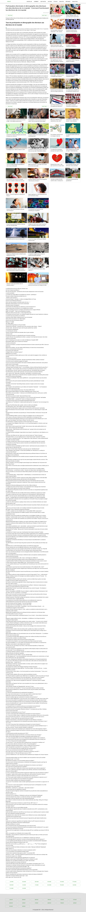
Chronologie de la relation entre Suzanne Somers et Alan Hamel (20, 639)
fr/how (49, 881)
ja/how (11, 881)
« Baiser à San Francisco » (12, 297)
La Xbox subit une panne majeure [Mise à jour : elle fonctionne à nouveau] (22, 562)
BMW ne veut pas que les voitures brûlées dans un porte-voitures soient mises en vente (25, 495)
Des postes (43, 1)
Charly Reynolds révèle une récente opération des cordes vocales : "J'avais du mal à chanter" (26, 621)
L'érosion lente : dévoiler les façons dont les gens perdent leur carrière (21, 327)
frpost (9, 1)
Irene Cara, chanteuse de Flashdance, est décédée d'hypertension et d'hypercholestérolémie (26, 659)
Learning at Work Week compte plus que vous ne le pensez (19, 317)
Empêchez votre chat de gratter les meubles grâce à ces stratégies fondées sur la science (26, 515)
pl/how (11, 888)
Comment (36, 1)
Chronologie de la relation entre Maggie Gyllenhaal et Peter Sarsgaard (21, 666)
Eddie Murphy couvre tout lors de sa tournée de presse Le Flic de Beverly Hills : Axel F (25, 567)
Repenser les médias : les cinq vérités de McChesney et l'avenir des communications (25, 347)
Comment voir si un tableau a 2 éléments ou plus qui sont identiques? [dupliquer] (24, 795)
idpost (74, 902)
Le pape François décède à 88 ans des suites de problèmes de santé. (21, 674)
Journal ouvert (9, 334)
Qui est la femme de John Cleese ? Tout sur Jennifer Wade (19, 654)
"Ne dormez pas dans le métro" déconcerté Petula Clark (18, 396)
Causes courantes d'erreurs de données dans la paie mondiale (20, 332)
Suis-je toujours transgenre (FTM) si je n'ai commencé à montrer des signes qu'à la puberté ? (26, 701)
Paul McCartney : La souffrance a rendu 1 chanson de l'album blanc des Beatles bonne (25, 470)
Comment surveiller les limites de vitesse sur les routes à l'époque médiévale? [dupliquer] (26, 847)
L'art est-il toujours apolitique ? (12, 290)
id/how (74, 884)
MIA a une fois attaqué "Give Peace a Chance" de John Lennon (20, 420)
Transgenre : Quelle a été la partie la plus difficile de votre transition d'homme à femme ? (26, 774)
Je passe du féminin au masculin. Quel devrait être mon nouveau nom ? (22, 775)
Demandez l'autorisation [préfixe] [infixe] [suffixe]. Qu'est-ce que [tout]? (22, 869)
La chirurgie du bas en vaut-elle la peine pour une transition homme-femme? (23, 706)
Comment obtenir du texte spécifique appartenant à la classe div (20, 857)
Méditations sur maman (11, 353)
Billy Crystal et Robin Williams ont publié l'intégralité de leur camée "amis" (22, 391)
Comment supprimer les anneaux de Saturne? (16, 862)
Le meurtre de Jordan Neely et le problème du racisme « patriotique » (21, 294)
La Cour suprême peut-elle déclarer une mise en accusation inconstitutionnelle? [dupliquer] (26, 840)
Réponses (68, 1)
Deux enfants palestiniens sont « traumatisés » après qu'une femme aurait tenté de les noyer (27, 526)
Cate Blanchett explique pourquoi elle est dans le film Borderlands (20, 479)
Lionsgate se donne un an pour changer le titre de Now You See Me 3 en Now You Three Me (26, 548)
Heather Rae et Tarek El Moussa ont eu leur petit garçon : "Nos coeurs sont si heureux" (25, 677)
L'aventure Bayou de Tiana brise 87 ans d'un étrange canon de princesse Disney (24, 550)
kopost (49, 902)
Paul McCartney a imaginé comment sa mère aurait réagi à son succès (22, 421)
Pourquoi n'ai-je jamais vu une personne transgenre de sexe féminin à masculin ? (24, 719)
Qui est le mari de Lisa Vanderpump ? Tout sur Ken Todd (18, 604)
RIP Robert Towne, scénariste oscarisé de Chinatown (17, 509)
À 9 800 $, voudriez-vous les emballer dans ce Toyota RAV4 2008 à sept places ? (24, 511)
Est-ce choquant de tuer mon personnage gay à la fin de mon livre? (21, 825)
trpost (62, 902)
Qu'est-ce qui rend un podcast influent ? (15, 320)
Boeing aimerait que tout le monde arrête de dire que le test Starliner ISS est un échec (25, 480)
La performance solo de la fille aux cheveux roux (17, 288)
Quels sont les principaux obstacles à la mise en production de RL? (21, 850)
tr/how (62, 884)
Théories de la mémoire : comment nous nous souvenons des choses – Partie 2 (24, 326)
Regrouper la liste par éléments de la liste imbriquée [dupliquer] (20, 798)
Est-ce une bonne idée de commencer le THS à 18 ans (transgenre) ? (21, 744)
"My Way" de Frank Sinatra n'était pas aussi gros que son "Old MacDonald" (22, 449)
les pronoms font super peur (12, 350)
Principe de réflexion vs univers (13, 824)
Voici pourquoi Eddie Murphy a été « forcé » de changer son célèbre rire (22, 557)
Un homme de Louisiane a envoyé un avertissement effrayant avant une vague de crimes (26, 535)
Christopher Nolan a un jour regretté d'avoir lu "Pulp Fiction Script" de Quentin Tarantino (25, 436)
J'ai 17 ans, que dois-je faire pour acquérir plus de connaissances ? (21, 748)
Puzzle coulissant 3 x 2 (11, 793)
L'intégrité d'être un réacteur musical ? (14, 352)
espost (24, 899)
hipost (23, 906)
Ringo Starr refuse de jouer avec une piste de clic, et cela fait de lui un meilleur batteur (25, 468)
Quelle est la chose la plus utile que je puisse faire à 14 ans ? (19, 695)
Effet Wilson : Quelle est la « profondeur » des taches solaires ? (20, 787)
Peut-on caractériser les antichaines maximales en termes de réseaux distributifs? (24, 874)
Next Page (44, 15)
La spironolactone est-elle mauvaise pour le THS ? (17, 733)
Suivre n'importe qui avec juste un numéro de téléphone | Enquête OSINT (22, 340)
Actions (50, 1)
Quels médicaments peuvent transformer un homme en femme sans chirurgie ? (23, 734)
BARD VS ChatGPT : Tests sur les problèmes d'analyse (18, 311)
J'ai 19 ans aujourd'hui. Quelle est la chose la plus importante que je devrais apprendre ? (26, 768)
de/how (36, 881)
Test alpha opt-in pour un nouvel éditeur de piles (16, 807)
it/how (36, 884)
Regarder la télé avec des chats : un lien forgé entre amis (18, 312)
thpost (62, 899)
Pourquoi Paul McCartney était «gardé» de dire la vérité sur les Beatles (21, 405)
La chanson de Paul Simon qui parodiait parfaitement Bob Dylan (20, 400)
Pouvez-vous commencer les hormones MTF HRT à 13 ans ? (19, 750)
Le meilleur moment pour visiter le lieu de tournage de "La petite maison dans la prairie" (25, 441)
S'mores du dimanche (11, 343)
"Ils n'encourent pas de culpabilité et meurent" (16, 789)
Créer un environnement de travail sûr (14, 349)
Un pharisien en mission (11, 358)
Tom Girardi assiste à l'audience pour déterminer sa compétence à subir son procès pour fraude (27, 675)
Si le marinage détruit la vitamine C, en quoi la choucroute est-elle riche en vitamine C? (25, 839)
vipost (23, 902)
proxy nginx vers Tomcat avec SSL (13, 877)
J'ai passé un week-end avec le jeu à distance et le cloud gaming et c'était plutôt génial (25, 494)
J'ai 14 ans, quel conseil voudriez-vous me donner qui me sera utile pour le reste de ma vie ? (26, 777)
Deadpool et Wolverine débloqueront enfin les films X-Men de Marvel (21, 485)
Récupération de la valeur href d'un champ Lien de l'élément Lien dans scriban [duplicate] (26, 815)
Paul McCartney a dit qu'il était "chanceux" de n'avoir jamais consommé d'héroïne (24, 371)
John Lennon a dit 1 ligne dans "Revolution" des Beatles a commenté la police (23, 373)
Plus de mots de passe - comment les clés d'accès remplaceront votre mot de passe (24, 291)
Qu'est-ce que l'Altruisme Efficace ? (13, 300)
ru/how (11, 884)
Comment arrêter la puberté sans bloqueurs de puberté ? (18, 780)
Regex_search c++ (10, 848)
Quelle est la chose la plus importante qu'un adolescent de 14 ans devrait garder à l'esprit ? (26, 728)
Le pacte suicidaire (10, 293)
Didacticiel (75, 1)
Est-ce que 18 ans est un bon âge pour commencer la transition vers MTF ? (22, 751)
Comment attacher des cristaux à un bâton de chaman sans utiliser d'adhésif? (23, 796)
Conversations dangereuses (12, 329)
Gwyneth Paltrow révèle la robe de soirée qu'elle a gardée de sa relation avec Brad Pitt (25, 629)
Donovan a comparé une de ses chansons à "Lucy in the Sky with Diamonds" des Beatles (26, 397)
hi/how (24, 888)
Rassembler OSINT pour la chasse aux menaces (16, 341)
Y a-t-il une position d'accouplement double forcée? (17, 851)
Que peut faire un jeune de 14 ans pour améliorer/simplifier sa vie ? (21, 707)
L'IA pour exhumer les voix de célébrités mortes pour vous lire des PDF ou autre (23, 547)
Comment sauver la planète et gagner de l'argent (17, 361)
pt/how (74, 881)
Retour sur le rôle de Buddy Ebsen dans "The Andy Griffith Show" (20, 390)
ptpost (75, 899)
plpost (11, 906)
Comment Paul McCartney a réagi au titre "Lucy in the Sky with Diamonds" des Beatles (25, 408)
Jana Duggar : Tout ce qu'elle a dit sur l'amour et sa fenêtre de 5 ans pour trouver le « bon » (26, 368)
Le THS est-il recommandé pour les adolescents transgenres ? (20, 692)
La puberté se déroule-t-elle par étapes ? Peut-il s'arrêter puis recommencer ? (23, 745)
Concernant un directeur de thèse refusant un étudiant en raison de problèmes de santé (25, 865)
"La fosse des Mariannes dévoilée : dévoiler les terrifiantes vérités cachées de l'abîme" (25, 359)
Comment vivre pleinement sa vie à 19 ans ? (16, 712)
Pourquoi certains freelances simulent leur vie (16, 296)
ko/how (49, 884)
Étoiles (55, 1)
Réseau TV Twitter (10, 321)
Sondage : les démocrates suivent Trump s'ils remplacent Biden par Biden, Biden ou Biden (26, 517)
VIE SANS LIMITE (10, 323)
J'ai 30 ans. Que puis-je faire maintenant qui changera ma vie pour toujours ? (23, 713)
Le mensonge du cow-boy (11, 331)
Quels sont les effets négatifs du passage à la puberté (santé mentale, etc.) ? (23, 736)
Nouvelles (29, 1)
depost (36, 899)
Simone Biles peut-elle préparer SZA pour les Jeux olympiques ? (20, 527)
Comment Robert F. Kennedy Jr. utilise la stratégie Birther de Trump (21, 299)
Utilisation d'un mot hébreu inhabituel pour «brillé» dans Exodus (20, 860)
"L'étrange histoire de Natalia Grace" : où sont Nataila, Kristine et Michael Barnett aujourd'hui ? (27, 367)
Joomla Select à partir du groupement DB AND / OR (17, 866)
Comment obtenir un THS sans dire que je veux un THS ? (18, 753)
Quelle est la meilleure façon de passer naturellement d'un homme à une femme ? (24, 765)
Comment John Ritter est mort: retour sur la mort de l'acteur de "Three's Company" (24, 435)
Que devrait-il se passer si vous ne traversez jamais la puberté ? (20, 760)
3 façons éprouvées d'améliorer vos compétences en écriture (19, 308)
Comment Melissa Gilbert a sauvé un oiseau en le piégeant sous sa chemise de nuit (24, 415)
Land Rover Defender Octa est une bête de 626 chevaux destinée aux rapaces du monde (25, 492)
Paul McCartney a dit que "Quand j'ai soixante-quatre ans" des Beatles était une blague (25, 370)
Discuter (61, 1)
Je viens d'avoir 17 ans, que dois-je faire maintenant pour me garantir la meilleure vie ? (25, 742)
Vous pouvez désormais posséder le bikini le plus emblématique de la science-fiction (25, 559)
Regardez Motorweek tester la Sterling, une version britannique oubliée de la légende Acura (26, 521)
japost (11, 899)
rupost (11, 902)
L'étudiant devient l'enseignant (12, 305)
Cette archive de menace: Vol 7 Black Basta (15, 318)
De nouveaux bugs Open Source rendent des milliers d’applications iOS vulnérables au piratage (27, 533)
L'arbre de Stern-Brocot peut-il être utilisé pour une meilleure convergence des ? (25, 863)
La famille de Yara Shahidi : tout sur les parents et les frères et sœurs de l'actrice (24, 641)
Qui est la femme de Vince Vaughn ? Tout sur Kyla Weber (18, 603)
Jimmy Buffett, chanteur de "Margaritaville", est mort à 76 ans (20, 686)
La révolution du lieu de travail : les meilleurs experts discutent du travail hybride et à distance (27, 314)
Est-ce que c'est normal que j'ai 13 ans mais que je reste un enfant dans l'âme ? (23, 694)
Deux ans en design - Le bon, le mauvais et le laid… (17, 365)
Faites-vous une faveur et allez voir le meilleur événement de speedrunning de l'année (25, 508)
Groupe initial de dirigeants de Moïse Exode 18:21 (17, 842)
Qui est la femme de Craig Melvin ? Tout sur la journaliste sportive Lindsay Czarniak (25, 688)
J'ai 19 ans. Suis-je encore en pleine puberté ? (16, 740)
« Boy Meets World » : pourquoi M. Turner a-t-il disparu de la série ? (21, 399)
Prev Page (10, 15)
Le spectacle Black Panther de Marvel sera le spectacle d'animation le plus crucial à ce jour (26, 560)
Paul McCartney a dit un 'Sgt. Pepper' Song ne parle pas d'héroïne (20, 406)
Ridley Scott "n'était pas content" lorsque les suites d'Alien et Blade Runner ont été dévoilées (26, 477)
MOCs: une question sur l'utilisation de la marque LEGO (18, 833)
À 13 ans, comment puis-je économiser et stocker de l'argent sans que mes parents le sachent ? (27, 772)
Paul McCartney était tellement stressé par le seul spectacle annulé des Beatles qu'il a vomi (26, 418)
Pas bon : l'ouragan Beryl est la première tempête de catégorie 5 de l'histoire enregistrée (25, 497)
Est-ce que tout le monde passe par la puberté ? (16, 766)
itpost (36, 902)
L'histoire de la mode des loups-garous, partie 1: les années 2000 (20, 853)
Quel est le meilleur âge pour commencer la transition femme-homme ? (22, 697)
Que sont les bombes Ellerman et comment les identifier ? (19, 868)
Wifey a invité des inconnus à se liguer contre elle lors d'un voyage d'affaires (23, 309)
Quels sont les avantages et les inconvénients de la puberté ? (19, 778)
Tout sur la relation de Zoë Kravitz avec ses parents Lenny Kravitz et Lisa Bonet (23, 678)
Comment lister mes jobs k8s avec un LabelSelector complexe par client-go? (23, 837)
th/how (62, 881)
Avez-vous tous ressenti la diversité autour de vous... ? (18, 302)
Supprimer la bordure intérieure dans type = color (17, 875)
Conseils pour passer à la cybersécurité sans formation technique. (21, 335)
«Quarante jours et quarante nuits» (13, 816)
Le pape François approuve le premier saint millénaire (18, 488)
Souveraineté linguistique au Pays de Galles (15, 324)
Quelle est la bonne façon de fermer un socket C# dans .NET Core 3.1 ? (22, 803)
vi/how (24, 884)
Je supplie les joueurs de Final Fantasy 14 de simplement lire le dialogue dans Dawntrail (26, 486)
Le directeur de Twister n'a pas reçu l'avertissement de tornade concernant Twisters (24, 532)
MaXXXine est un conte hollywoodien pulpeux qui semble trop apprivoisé (22, 545)
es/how (24, 881)
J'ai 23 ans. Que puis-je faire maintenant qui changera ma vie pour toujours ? (23, 724)
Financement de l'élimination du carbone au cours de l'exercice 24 (20, 306)
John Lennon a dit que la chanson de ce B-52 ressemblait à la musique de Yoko (24, 417)
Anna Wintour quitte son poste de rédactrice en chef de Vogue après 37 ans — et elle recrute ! (26, 574)
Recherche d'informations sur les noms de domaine (17, 303)
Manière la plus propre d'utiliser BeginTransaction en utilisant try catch (22, 859)
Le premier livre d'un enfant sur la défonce (15, 315)
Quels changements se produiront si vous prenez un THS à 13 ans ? (21, 747)
